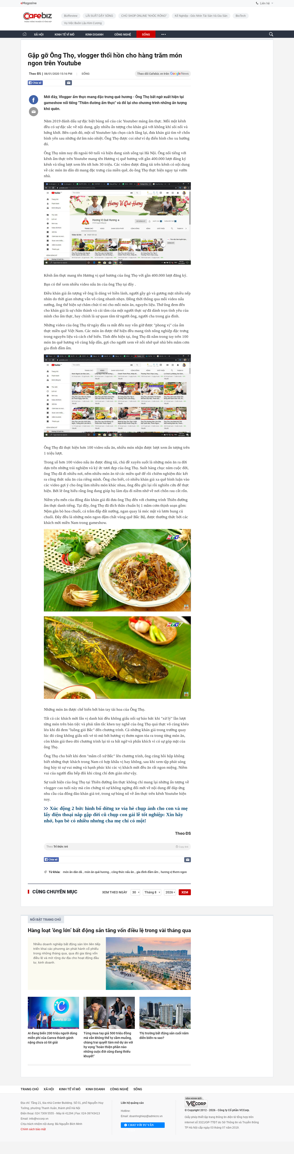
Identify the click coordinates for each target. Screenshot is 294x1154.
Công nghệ (119, 1089)
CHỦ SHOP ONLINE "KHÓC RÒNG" (144, 15)
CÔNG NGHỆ (122, 34)
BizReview (70, 15)
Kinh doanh (95, 1089)
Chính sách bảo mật (33, 1129)
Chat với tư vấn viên (141, 1126)
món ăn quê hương (97, 872)
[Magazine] (29, 3)
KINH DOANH (94, 34)
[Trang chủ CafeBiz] (25, 34)
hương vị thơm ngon (174, 872)
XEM (184, 892)
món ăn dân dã (73, 872)
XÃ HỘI (39, 34)
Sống (86, 73)
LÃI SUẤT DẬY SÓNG (99, 15)
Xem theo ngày (114, 892)
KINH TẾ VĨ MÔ (64, 34)
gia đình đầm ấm (147, 872)
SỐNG (146, 34)
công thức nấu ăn (123, 872)
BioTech (241, 15)
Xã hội (49, 1089)
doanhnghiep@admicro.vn (146, 1116)
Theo (117, 846)
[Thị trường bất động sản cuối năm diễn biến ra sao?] (165, 1013)
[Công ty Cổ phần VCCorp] (196, 1102)
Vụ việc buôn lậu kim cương (83, 23)
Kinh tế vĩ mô (70, 1089)
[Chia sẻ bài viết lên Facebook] (33, 99)
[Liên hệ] (68, 82)
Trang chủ (30, 1089)
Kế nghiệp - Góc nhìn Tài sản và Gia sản (201, 15)
